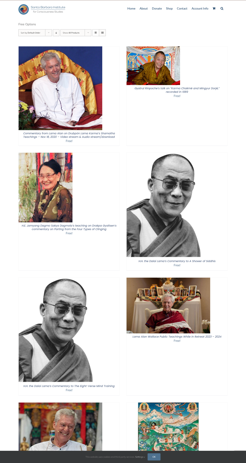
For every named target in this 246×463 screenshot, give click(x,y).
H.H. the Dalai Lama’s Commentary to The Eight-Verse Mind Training (69, 386)
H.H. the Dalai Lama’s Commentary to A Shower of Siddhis (177, 261)
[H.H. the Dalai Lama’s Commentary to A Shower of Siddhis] (166, 155)
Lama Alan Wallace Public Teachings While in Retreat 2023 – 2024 (177, 337)
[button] (222, 8)
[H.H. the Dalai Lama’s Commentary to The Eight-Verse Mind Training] (58, 280)
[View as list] (102, 32)
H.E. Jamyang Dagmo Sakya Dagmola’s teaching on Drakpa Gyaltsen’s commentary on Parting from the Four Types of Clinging (69, 227)
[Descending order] (56, 32)
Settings (139, 456)
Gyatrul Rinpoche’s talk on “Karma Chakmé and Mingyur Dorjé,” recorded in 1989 (177, 90)
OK (154, 456)
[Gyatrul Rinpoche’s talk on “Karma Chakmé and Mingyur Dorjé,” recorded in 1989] (153, 48)
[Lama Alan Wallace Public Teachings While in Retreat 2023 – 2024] (168, 280)
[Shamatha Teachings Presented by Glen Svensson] (168, 405)
